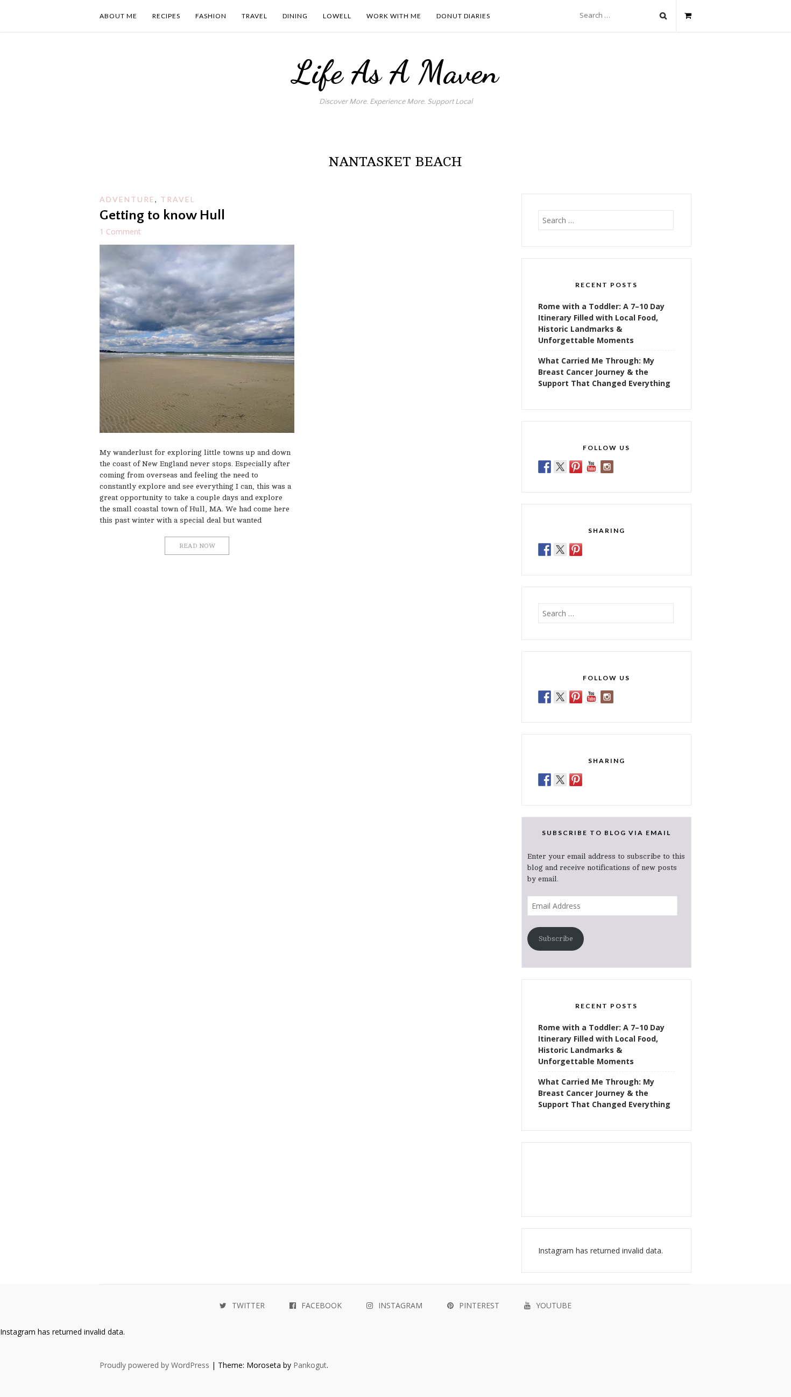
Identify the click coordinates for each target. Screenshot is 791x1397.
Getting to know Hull (162, 215)
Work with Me (393, 16)
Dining (295, 16)
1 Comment (120, 231)
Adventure (127, 199)
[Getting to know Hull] (197, 430)
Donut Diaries (463, 16)
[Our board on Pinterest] (575, 466)
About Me (118, 16)
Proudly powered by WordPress (154, 1365)
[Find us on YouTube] (591, 466)
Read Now (197, 546)
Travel (254, 16)
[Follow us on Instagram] (607, 466)
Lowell (337, 16)
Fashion (211, 16)
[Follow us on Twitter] (560, 466)
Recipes (166, 16)
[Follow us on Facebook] (544, 466)
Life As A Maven (395, 72)
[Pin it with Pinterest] (575, 549)
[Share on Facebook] (544, 549)
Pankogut (310, 1365)
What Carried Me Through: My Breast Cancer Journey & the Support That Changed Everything (604, 371)
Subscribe (556, 939)
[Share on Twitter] (560, 549)
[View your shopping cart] (683, 15)
